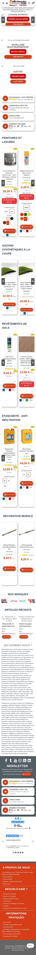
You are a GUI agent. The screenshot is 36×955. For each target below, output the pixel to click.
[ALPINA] (30, 601)
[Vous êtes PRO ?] (2, 927)
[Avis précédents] (3, 841)
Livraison (6, 906)
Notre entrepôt (7, 879)
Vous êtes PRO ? (8, 927)
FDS (30, 231)
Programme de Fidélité (10, 936)
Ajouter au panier (11, 230)
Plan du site (6, 884)
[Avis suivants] (33, 841)
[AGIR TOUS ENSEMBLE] (22, 601)
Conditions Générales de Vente (12, 924)
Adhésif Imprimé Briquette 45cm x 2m (26, 546)
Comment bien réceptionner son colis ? (15, 908)
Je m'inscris (28, 774)
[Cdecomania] (18, 3)
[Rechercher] (29, 3)
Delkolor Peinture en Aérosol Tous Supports (26, 173)
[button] (33, 20)
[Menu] (3, 3)
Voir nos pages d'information (11, 934)
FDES (30, 400)
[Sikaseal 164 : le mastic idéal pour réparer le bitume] (9, 618)
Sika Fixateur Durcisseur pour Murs (26, 450)
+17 (25, 219)
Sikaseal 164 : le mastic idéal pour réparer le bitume (8, 626)
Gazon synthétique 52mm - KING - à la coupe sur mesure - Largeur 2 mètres (26, 285)
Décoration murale (18, 516)
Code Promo (7, 901)
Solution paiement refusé (10, 898)
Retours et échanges (9, 896)
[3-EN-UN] (5, 601)
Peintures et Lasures (12, 139)
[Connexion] (7, 3)
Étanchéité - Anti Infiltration (15, 417)
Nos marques (18, 594)
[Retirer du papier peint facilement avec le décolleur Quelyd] (26, 618)
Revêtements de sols (14, 325)
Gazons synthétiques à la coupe (16, 249)
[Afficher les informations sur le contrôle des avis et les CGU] (29, 828)
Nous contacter (7, 876)
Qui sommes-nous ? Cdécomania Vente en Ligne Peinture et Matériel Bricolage (17, 873)
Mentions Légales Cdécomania (12, 881)
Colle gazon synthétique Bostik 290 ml (9, 359)
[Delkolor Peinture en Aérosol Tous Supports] (26, 158)
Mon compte (7, 922)
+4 (8, 223)
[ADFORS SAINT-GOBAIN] (13, 601)
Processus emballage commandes (13, 903)
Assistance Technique (9, 894)
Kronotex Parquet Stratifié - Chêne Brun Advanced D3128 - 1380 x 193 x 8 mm (27, 360)
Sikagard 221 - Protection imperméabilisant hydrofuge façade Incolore (9, 453)
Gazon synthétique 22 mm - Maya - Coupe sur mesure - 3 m (9, 284)
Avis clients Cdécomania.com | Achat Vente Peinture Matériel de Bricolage (15, 930)
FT (10, 235)
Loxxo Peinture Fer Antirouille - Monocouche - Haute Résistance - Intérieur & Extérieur (9, 175)
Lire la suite (6, 636)
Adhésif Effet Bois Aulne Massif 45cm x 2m (9, 547)
